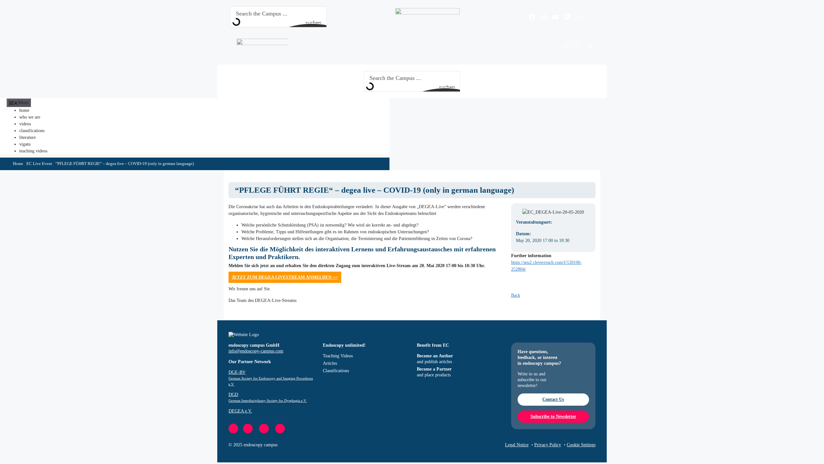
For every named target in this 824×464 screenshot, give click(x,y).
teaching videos (33, 151)
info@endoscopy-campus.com (256, 351)
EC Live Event (39, 163)
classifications (31, 130)
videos (25, 123)
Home (18, 163)
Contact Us (553, 399)
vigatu (25, 144)
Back (515, 295)
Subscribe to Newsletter (553, 416)
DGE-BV (271, 378)
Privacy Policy (547, 444)
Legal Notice (517, 444)
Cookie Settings (581, 444)
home (24, 110)
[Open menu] (590, 46)
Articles (330, 363)
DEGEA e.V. (240, 411)
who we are (29, 117)
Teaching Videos (338, 355)
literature (27, 137)
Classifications (336, 370)
